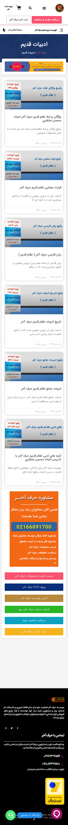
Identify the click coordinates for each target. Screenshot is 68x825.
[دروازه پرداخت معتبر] (54, 804)
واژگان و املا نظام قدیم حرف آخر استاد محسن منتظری (37, 118)
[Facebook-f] (17, 728)
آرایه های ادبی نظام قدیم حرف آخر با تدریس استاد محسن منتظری (38, 457)
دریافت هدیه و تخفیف (46, 20)
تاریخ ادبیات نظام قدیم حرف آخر (41, 321)
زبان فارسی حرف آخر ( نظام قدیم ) (40, 254)
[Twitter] (12, 728)
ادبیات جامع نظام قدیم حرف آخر (41, 388)
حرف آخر (41, 53)
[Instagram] (6, 728)
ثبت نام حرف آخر (18, 20)
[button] (44, 8)
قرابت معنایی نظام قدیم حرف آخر (40, 187)
